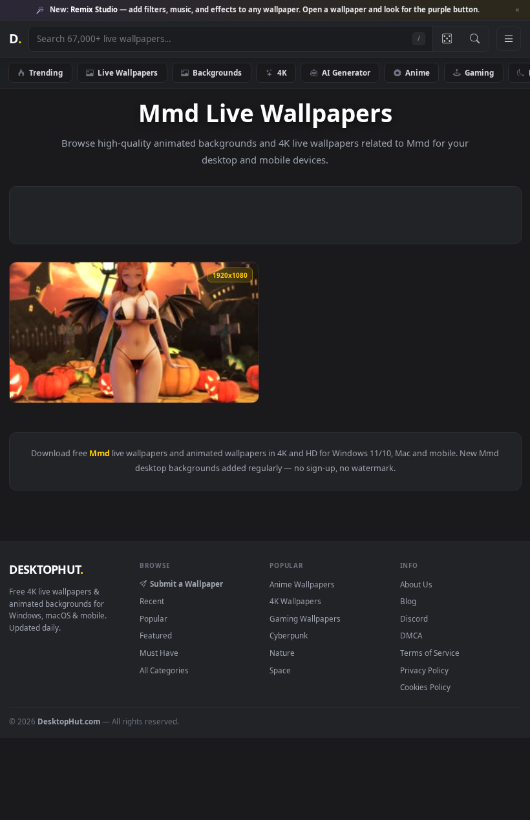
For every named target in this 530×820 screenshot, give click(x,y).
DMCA (411, 635)
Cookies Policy (425, 687)
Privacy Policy (424, 670)
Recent (152, 601)
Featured (156, 635)
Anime (417, 72)
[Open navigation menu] (508, 38)
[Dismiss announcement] (517, 10)
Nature (282, 652)
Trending (46, 72)
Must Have (159, 652)
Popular (153, 618)
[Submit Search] (475, 38)
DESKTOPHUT (46, 569)
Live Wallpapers (128, 72)
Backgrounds (217, 72)
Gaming (479, 72)
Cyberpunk (289, 635)
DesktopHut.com (68, 721)
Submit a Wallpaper (186, 583)
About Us (416, 584)
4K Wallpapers (295, 601)
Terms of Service (430, 652)
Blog (408, 601)
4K (282, 72)
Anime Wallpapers (302, 584)
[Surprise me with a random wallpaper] (446, 38)
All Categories (164, 670)
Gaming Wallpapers (305, 618)
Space (280, 670)
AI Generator (346, 72)
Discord (414, 618)
